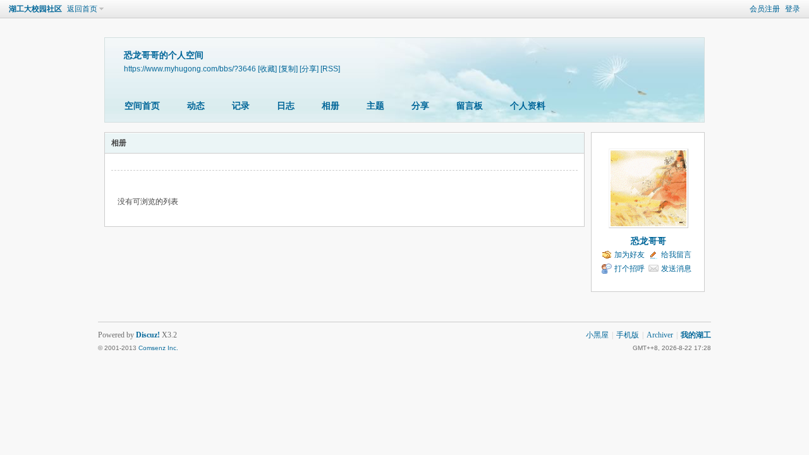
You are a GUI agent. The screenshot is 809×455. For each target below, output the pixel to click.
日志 (286, 106)
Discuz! (148, 335)
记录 (241, 106)
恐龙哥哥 (648, 241)
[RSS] (330, 68)
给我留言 (676, 254)
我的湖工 (696, 335)
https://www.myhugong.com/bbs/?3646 (190, 68)
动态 (196, 106)
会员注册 (765, 8)
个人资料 (527, 106)
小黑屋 (597, 335)
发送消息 (676, 268)
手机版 (627, 335)
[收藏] (267, 68)
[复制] (288, 68)
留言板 (469, 106)
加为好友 (629, 254)
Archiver (660, 335)
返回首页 (82, 8)
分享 (420, 106)
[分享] (309, 68)
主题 (375, 106)
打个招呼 (629, 268)
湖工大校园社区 (35, 8)
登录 (792, 8)
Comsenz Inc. (158, 347)
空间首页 (142, 106)
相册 (330, 106)
